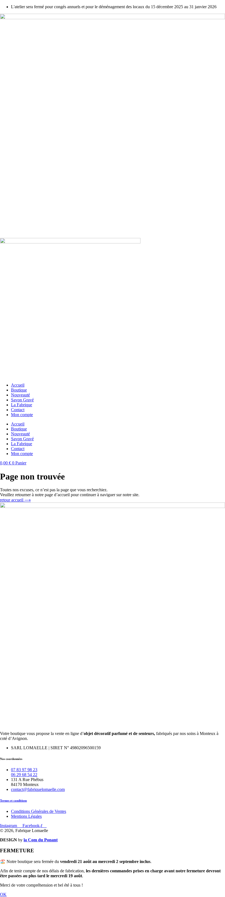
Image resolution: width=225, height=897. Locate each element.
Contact (17, 409)
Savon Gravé (22, 400)
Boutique (19, 390)
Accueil (17, 385)
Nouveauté (20, 395)
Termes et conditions (13, 800)
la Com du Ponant (41, 840)
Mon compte (22, 414)
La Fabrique (21, 404)
